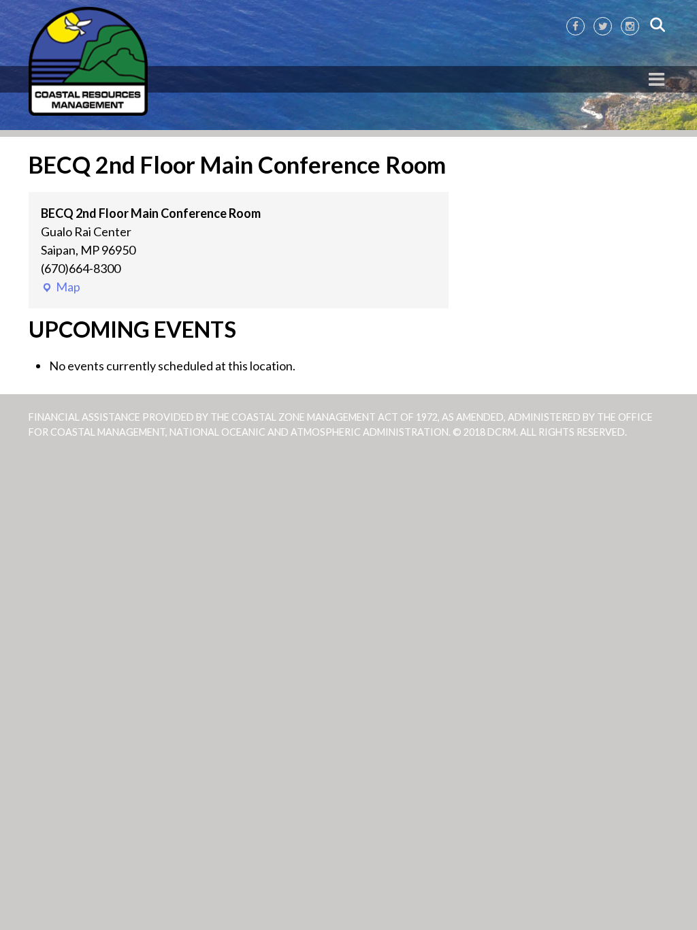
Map (60, 287)
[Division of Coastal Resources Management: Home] (88, 62)
